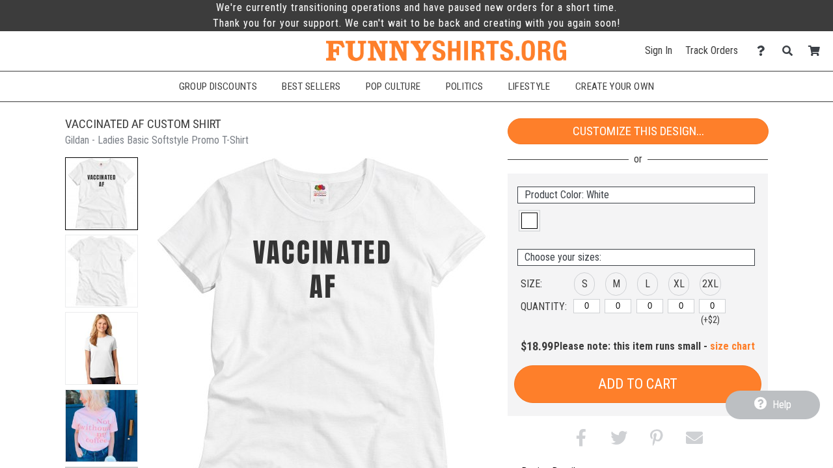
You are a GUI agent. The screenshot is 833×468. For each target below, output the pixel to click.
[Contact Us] (764, 51)
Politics (465, 86)
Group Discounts (218, 86)
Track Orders (711, 50)
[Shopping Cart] (817, 51)
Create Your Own (614, 86)
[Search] (791, 51)
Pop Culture (393, 86)
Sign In (658, 50)
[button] (101, 193)
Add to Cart (637, 384)
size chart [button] (732, 346)
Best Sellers (311, 86)
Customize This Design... (638, 131)
